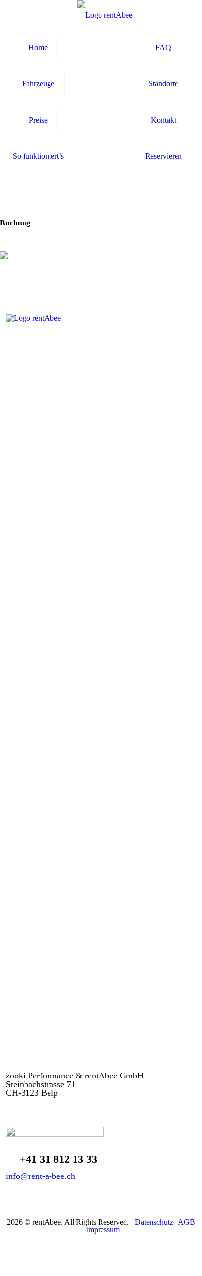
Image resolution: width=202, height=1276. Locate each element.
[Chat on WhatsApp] (101, 1140)
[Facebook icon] (96, 1243)
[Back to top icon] (188, 1262)
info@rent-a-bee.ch (40, 1176)
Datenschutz (154, 1222)
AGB (186, 1222)
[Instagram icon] (106, 1243)
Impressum (103, 1230)
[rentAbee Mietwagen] (104, 14)
